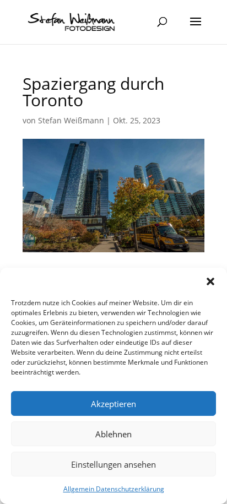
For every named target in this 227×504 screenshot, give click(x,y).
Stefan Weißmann (71, 120)
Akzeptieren (113, 403)
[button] (210, 281)
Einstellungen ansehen (113, 464)
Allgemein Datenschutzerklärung (113, 489)
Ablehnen (113, 434)
